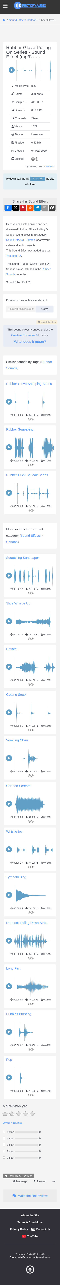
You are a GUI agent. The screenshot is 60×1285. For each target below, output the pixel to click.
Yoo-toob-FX (48, 166)
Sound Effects (14, 240)
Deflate (11, 649)
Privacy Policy (19, 1229)
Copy (43, 308)
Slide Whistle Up (18, 603)
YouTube (32, 1236)
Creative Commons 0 (24, 335)
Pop (9, 1059)
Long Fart (13, 968)
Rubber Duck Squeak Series (27, 475)
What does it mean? (30, 341)
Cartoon (30, 240)
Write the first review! (32, 1196)
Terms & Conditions (30, 1222)
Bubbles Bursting (18, 1014)
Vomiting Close (17, 740)
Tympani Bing (16, 877)
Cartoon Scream (18, 786)
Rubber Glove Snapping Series (29, 384)
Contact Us (43, 1229)
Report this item (48, 322)
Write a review (12, 1123)
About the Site (30, 1215)
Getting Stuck (16, 694)
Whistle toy (14, 831)
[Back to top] (30, 1273)
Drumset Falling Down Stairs (27, 923)
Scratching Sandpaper (22, 558)
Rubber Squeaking (20, 429)
